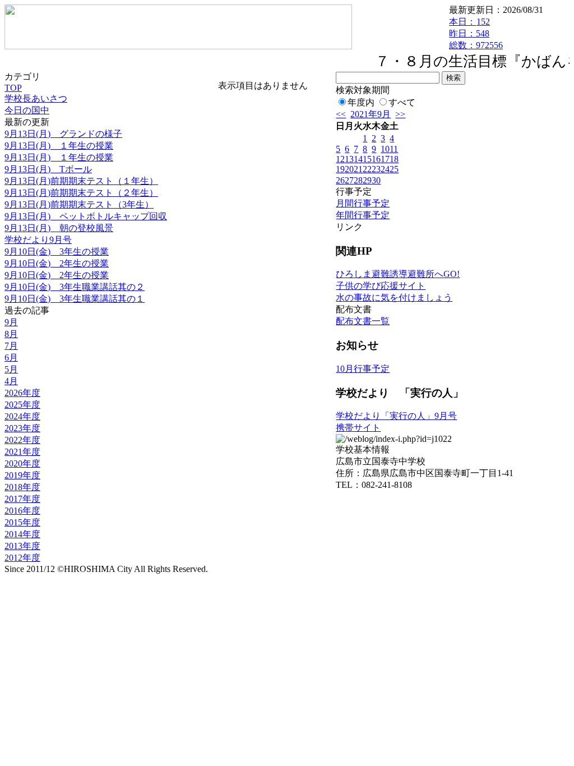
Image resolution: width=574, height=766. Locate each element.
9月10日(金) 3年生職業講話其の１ (74, 298)
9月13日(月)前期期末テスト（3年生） (79, 204)
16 (376, 159)
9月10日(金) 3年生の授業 (56, 251)
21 (358, 169)
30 (376, 180)
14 (358, 159)
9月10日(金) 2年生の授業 (56, 263)
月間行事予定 (363, 203)
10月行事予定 (363, 368)
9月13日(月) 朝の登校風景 (58, 228)
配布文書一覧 (363, 321)
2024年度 (22, 416)
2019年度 (22, 475)
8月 (11, 334)
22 (367, 169)
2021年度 (22, 451)
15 (367, 159)
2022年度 (22, 440)
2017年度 (22, 499)
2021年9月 (370, 114)
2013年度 (22, 546)
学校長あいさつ (35, 98)
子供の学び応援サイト (380, 285)
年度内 (361, 102)
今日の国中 (26, 110)
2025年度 (22, 404)
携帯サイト (358, 427)
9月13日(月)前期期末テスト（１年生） (81, 181)
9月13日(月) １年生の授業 (58, 145)
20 (349, 169)
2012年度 (22, 557)
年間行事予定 (363, 215)
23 (376, 169)
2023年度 (22, 428)
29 (367, 180)
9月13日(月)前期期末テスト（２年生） (81, 192)
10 (385, 149)
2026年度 (22, 393)
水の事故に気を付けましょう (394, 297)
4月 (11, 381)
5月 (11, 369)
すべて (401, 102)
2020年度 (22, 463)
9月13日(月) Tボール (48, 169)
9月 (11, 322)
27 (349, 180)
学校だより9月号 (38, 239)
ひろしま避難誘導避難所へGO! (398, 274)
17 (385, 159)
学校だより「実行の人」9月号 (396, 416)
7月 (11, 345)
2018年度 (22, 487)
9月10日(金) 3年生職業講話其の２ (74, 287)
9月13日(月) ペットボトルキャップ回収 (85, 216)
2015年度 (22, 522)
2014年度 (22, 534)
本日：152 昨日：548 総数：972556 (476, 33)
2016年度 (22, 510)
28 (358, 180)
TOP (13, 88)
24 (385, 169)
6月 (11, 357)
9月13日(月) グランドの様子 (63, 134)
